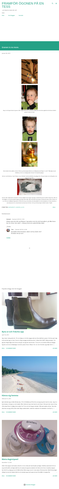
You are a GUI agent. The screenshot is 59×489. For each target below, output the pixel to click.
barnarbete (11, 207)
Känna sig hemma (10, 395)
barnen (18, 207)
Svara (8, 238)
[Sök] (52, 3)
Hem (3, 15)
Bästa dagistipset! (10, 459)
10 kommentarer (11, 476)
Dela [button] (54, 207)
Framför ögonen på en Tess (23, 5)
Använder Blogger (30, 484)
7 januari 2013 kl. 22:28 (21, 229)
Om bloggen (11, 15)
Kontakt (21, 15)
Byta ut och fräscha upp (13, 331)
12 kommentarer (11, 348)
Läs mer (55, 348)
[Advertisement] (29, 30)
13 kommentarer (11, 412)
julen (22, 207)
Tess (12, 229)
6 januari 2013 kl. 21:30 (18, 219)
